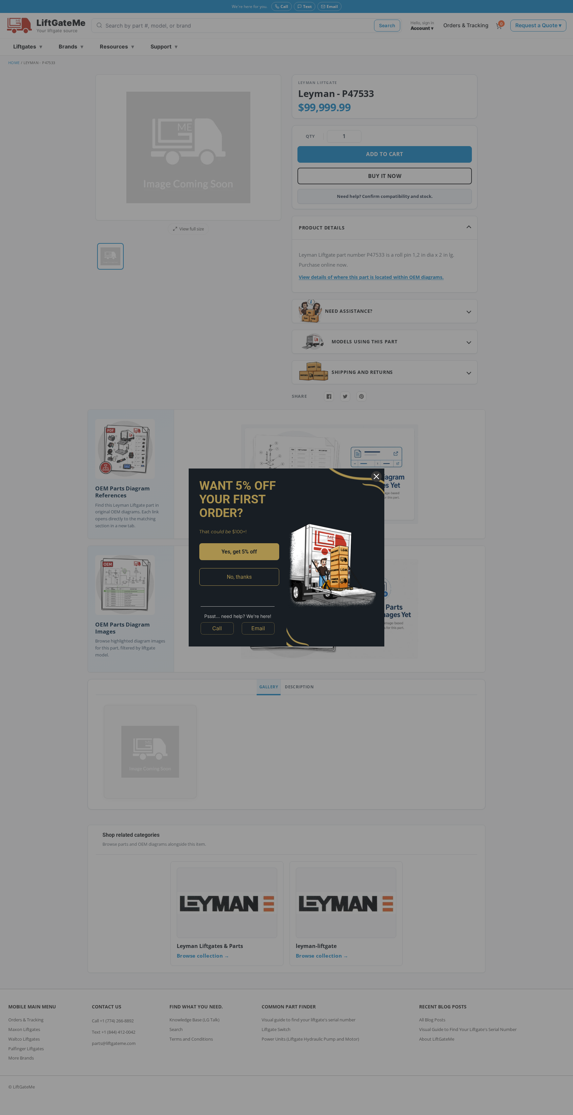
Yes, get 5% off (239, 552)
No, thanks (239, 577)
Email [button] (258, 628)
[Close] (376, 476)
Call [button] (217, 628)
